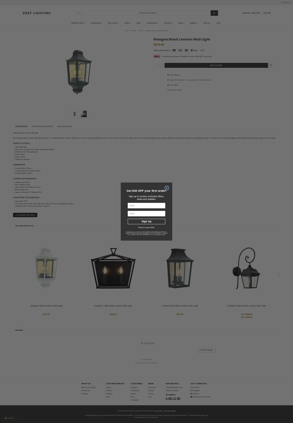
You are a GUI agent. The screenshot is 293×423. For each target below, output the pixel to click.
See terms (146, 234)
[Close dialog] (167, 188)
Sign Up (146, 221)
